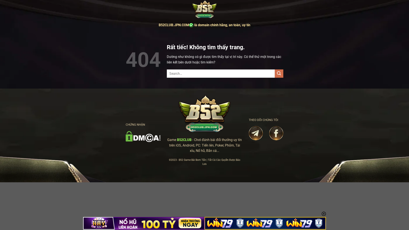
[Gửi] (279, 73)
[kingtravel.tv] (204, 9)
